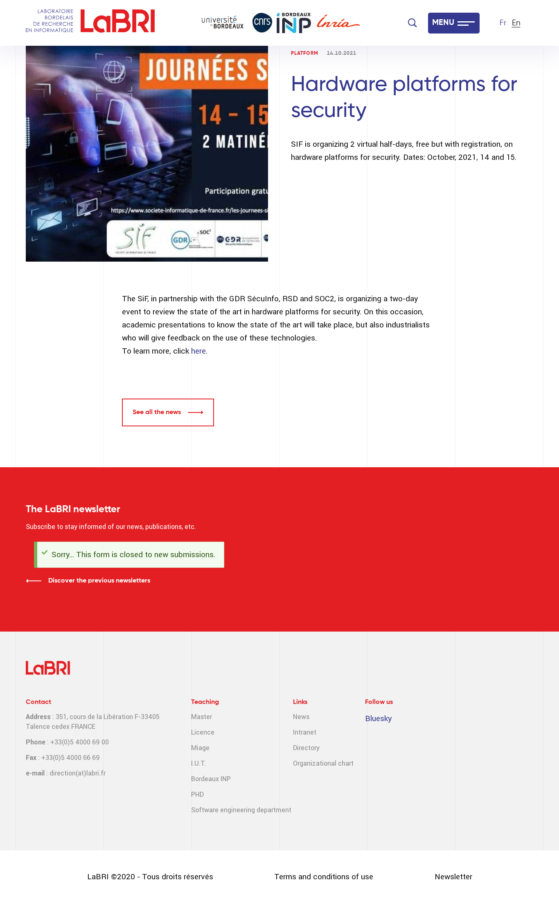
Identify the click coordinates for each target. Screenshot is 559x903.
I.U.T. (198, 763)
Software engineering (223, 810)
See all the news (157, 412)
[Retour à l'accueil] (49, 23)
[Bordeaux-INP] (294, 23)
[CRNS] (262, 23)
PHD (197, 794)
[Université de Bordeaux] (222, 23)
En (516, 23)
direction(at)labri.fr (78, 773)
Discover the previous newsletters (99, 581)
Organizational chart (323, 763)
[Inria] (338, 23)
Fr (503, 23)
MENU (443, 23)
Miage (200, 748)
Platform (304, 53)
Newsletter (453, 876)
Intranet (304, 732)
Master (201, 717)
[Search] (412, 22)
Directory (306, 748)
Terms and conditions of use (323, 876)
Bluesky (378, 718)
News (301, 717)
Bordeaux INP (211, 779)
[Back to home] (118, 23)
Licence (202, 732)
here (198, 351)
